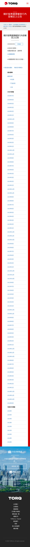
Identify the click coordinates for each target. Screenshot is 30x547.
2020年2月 (10, 341)
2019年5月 (10, 372)
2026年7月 (10, 95)
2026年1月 (10, 115)
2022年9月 (10, 243)
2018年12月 (10, 391)
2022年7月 (10, 251)
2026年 (9, 411)
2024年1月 (10, 185)
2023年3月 (10, 220)
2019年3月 (10, 380)
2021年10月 (10, 278)
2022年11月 (10, 236)
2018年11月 (10, 395)
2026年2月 (10, 111)
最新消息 (10, 76)
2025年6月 (10, 134)
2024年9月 (10, 158)
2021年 (9, 430)
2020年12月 (10, 310)
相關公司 (15, 516)
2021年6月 (10, 290)
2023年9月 (10, 197)
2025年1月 (10, 146)
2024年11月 (10, 154)
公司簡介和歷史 (16, 511)
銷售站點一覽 (15, 466)
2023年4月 (10, 216)
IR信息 (12, 79)
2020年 (9, 434)
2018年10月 (10, 399)
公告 (11, 87)
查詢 (15, 484)
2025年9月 (10, 123)
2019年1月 (10, 387)
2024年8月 (10, 162)
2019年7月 (10, 364)
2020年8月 (10, 321)
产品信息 (12, 83)
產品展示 (15, 521)
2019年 (9, 438)
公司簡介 (15, 504)
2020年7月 (10, 325)
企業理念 (15, 506)
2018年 (9, 442)
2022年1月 (10, 267)
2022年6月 (10, 255)
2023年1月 (10, 228)
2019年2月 (10, 383)
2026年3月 (10, 107)
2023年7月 (10, 204)
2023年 (9, 422)
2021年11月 (10, 274)
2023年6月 (10, 208)
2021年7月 (10, 286)
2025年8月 (10, 127)
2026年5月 (10, 103)
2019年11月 (10, 352)
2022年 (9, 426)
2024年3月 (10, 177)
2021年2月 (10, 302)
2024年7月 (10, 166)
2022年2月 (10, 263)
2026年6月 (10, 99)
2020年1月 (10, 344)
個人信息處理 (15, 526)
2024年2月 (10, 181)
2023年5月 (10, 212)
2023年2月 (10, 224)
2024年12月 (10, 150)
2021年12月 (10, 271)
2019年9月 (10, 360)
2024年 (9, 418)
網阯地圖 (15, 528)
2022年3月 (10, 259)
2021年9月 (10, 282)
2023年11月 (10, 193)
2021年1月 (10, 306)
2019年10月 (10, 356)
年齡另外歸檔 (18, 67)
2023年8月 (10, 201)
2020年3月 (10, 337)
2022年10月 (10, 239)
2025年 (9, 415)
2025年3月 (10, 138)
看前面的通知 (8, 67)
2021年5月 (10, 294)
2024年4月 (10, 173)
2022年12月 (10, 232)
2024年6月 (10, 169)
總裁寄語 (15, 509)
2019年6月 (10, 368)
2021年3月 (10, 298)
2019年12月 (10, 348)
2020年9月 (10, 317)
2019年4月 (10, 376)
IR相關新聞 (11, 54)
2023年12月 (10, 189)
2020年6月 (10, 329)
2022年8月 (10, 247)
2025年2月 (10, 142)
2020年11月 (10, 313)
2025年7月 (10, 131)
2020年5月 (10, 333)
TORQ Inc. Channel (16, 519)
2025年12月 (10, 119)
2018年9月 (10, 403)
